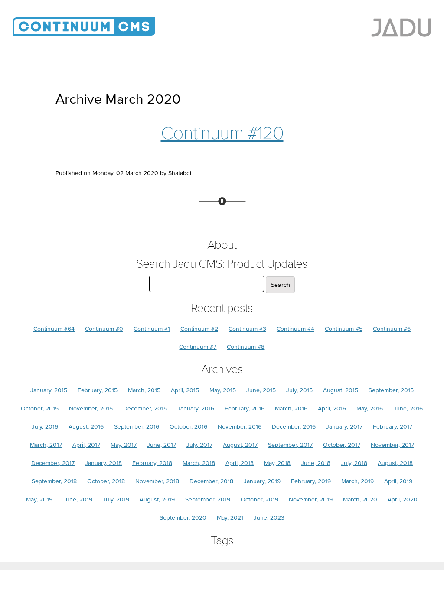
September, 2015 (391, 390)
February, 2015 (98, 390)
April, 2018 (239, 463)
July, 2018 (354, 463)
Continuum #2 (199, 328)
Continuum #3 (247, 328)
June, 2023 (269, 517)
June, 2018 (315, 463)
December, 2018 (211, 481)
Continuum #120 (222, 133)
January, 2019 (262, 481)
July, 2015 (299, 390)
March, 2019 (357, 481)
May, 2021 (230, 517)
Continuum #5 (343, 328)
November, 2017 (392, 445)
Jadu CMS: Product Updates (98, 30)
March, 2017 (46, 445)
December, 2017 (53, 463)
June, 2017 (161, 445)
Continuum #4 (295, 328)
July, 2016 (45, 426)
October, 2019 (259, 499)
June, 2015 (261, 390)
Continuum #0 (104, 328)
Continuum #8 (245, 347)
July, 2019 (116, 499)
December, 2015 (145, 408)
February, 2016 (244, 408)
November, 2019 (311, 499)
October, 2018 (106, 481)
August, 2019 (157, 499)
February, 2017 (392, 426)
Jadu (401, 27)
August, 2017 (240, 445)
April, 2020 (403, 499)
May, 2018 (277, 463)
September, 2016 (136, 426)
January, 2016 (195, 408)
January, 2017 (344, 426)
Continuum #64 (54, 328)
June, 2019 (77, 499)
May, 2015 (222, 390)
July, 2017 (199, 445)
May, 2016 (369, 408)
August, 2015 (340, 390)
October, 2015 (40, 408)
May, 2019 (39, 499)
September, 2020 (183, 517)
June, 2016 (408, 408)
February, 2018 (152, 463)
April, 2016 (332, 408)
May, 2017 (124, 445)
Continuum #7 (197, 347)
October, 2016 (188, 426)
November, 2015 (91, 408)
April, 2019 (398, 481)
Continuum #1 (152, 328)
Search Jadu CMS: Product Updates (221, 264)
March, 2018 (199, 463)
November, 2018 (157, 481)
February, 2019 (311, 481)
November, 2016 (239, 426)
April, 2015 (185, 390)
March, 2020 (360, 499)
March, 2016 (291, 408)
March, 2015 (144, 390)
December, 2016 (294, 426)
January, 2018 (103, 463)
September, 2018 (54, 481)
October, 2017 (341, 445)
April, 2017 (86, 445)
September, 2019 (207, 499)
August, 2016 (86, 426)
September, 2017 (290, 445)
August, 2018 (395, 463)
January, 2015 (48, 390)
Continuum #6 (392, 328)
